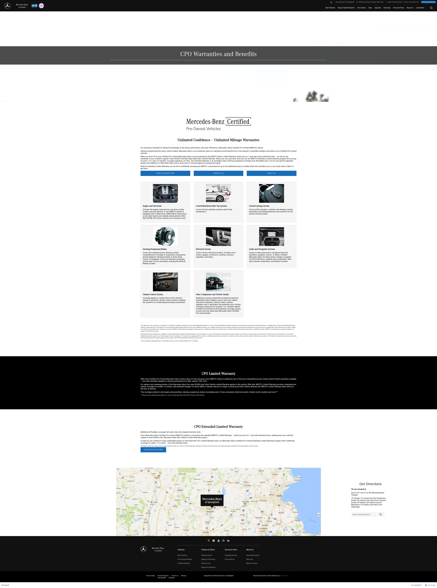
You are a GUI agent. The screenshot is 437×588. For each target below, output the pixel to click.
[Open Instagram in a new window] (223, 540)
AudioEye (172, 578)
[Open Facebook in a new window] (213, 540)
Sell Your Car (206, 563)
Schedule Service (428, 2)
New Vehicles (330, 8)
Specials (378, 8)
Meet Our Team (252, 563)
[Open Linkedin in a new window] (228, 540)
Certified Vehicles (184, 563)
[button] (431, 7)
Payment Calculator (208, 567)
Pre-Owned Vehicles (185, 559)
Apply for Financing (208, 559)
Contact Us (218, 173)
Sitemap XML (162, 578)
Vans (370, 8)
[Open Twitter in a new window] (208, 540)
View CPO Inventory (165, 173)
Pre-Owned (361, 8)
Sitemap (183, 575)
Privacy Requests (163, 575)
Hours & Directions (252, 555)
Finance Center (206, 555)
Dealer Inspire (284, 575)
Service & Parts (398, 8)
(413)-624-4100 (397, 2)
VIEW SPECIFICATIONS (153, 450)
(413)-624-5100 (414, 2)
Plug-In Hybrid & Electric (346, 8)
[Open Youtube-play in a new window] (218, 540)
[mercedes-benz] (7, 6)
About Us (410, 8)
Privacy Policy (150, 575)
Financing (387, 8)
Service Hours (230, 559)
